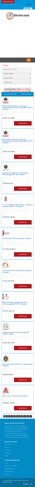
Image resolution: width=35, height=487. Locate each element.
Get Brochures (23, 123)
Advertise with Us (10, 469)
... (30, 416)
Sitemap (7, 474)
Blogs (6, 456)
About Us (7, 447)
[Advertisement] (17, 39)
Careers (7, 453)
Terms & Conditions (11, 466)
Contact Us (8, 444)
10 (27, 416)
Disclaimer (8, 450)
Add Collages (9, 471)
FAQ (6, 463)
